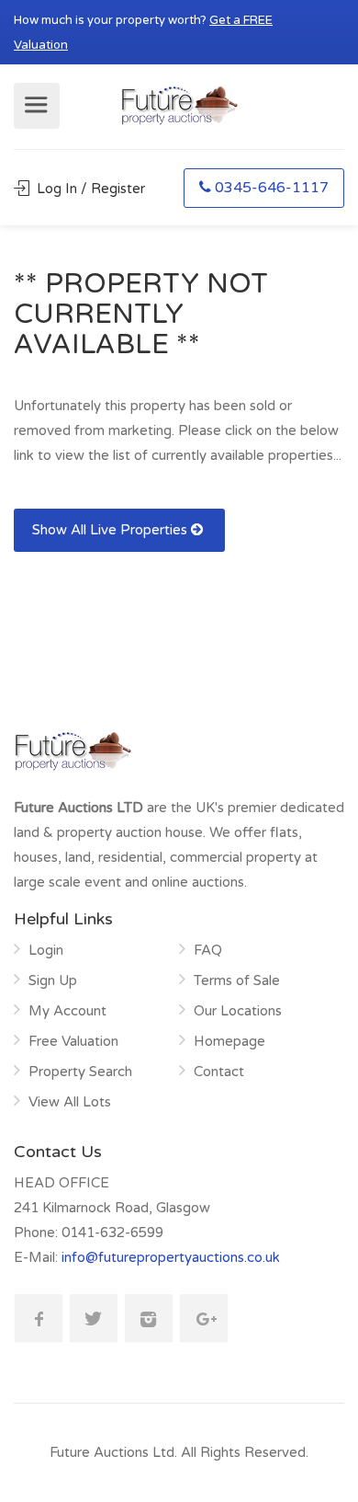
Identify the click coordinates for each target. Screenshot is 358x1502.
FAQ (208, 950)
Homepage (229, 1041)
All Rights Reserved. (244, 1452)
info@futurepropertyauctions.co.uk (171, 1257)
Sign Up (52, 980)
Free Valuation (73, 1041)
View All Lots (69, 1102)
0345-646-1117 (272, 187)
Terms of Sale (237, 980)
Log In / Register (89, 188)
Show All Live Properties (111, 530)
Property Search (80, 1071)
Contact (219, 1071)
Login (45, 950)
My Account (67, 1011)
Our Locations (238, 1011)
